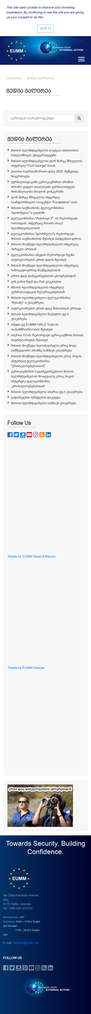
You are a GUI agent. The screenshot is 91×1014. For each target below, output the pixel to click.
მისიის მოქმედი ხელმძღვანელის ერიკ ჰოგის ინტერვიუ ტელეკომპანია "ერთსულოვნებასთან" (46, 361)
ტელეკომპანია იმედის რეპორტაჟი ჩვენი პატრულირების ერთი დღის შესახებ (42, 257)
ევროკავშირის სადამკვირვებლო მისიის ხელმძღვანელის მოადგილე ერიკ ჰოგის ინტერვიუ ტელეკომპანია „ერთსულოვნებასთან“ (42, 378)
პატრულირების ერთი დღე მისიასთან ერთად (46, 308)
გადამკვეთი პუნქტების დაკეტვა (35, 397)
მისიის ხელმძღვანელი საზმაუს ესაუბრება (43, 403)
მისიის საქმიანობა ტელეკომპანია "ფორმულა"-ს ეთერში (37, 210)
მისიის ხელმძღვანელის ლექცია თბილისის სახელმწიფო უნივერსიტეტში (44, 152)
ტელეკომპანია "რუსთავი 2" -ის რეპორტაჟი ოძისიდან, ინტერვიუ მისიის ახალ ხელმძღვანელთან (44, 223)
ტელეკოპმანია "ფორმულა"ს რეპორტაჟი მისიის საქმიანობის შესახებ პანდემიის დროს (46, 236)
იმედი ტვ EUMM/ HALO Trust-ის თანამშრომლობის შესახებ (34, 327)
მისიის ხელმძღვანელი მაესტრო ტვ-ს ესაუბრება (40, 316)
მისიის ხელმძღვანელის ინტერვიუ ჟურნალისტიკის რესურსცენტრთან (38, 289)
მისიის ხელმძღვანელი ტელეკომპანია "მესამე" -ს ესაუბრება (41, 300)
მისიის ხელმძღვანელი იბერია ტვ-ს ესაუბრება (47, 392)
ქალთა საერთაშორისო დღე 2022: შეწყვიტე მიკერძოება (44, 173)
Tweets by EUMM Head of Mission (31, 556)
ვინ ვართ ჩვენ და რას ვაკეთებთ (36, 282)
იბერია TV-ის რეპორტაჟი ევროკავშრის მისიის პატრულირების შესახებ (47, 337)
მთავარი (14, 78)
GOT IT (45, 28)
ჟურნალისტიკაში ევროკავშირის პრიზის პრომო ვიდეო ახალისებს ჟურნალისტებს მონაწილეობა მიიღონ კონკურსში (43, 187)
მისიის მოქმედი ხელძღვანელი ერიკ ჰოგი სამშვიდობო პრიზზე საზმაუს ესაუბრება (43, 348)
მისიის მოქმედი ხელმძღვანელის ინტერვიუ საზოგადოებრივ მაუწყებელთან (44, 268)
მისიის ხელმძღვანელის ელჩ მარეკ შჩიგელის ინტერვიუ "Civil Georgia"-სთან (46, 163)
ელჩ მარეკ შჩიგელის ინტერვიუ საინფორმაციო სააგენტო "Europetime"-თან (44, 199)
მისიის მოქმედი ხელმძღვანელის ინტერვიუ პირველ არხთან (44, 246)
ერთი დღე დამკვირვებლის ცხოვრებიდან (43, 276)
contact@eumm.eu (26, 943)
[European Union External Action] (45, 987)
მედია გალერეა (40, 78)
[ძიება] (79, 118)
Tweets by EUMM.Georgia (25, 668)
